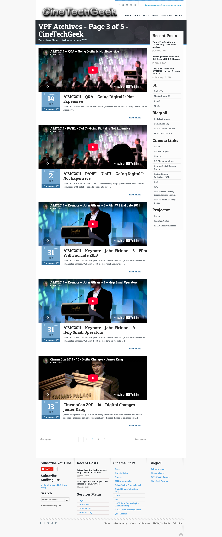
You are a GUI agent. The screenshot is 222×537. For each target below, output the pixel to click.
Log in (81, 500)
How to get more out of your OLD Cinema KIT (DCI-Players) (166, 57)
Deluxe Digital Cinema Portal (165, 167)
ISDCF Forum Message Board (165, 201)
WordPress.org (85, 512)
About (155, 15)
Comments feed (86, 508)
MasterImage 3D (162, 96)
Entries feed (84, 504)
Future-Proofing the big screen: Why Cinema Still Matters (164, 44)
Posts (146, 15)
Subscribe (166, 15)
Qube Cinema (121, 514)
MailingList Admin (161, 523)
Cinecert (158, 156)
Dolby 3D (158, 91)
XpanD (157, 105)
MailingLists (144, 523)
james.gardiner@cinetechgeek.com (163, 5)
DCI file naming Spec (164, 161)
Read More (137, 117)
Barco (157, 146)
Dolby (157, 182)
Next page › (140, 439)
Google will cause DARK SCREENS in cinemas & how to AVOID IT (166, 71)
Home (127, 15)
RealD (157, 101)
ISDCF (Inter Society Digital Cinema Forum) (165, 193)
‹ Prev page (45, 439)
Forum (178, 15)
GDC (156, 186)
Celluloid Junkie (162, 119)
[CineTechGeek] (80, 9)
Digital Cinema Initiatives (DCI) (162, 175)
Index (137, 15)
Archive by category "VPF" (74, 40)
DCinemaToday (161, 123)
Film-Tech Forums (163, 133)
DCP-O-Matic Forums (164, 128)
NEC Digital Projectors (165, 225)
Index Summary (120, 523)
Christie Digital (161, 151)
